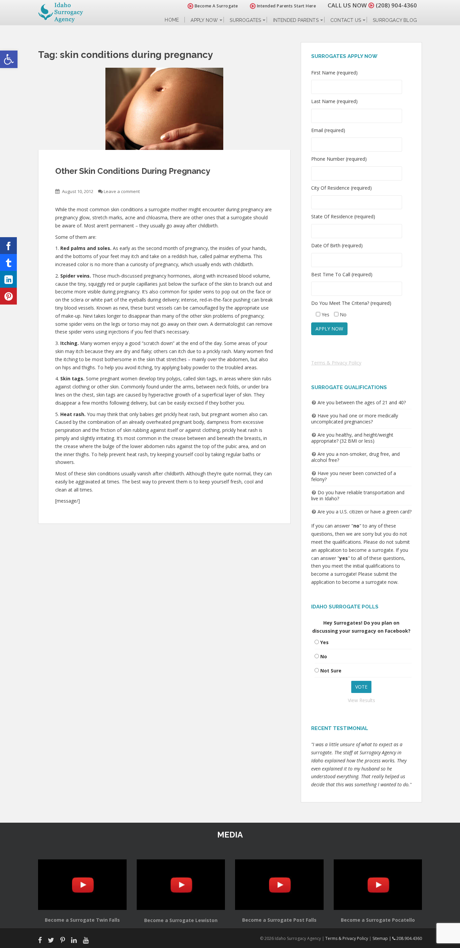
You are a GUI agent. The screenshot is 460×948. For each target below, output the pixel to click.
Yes (324, 642)
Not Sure (330, 670)
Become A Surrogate (215, 6)
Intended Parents (296, 20)
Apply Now (204, 20)
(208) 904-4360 (396, 5)
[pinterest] (8, 296)
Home (172, 20)
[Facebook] (8, 245)
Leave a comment (122, 191)
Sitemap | (382, 938)
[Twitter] (8, 262)
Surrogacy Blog (395, 20)
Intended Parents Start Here (286, 6)
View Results (361, 700)
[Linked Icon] (8, 279)
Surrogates (245, 20)
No (323, 656)
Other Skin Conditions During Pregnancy (132, 171)
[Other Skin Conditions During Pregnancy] (164, 109)
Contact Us (345, 20)
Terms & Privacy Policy (336, 362)
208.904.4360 (408, 938)
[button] (9, 59)
